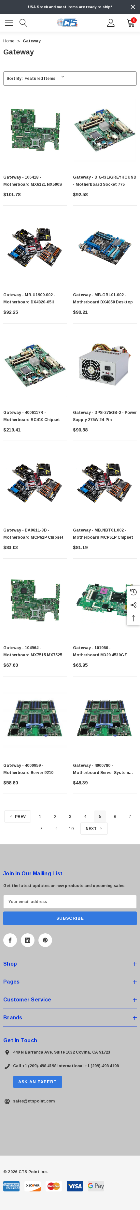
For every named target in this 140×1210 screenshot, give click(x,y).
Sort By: (15, 78)
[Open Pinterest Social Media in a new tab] (45, 940)
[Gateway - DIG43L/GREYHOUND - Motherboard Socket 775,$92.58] (105, 130)
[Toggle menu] (10, 22)
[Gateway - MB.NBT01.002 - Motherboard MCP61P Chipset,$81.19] (105, 483)
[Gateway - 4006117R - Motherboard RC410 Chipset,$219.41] (35, 365)
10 (71, 828)
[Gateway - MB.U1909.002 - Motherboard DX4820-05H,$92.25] (35, 248)
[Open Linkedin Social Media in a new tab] (28, 940)
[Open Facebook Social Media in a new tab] (10, 940)
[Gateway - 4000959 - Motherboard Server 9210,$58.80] (35, 718)
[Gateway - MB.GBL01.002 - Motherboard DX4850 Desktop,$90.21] (105, 248)
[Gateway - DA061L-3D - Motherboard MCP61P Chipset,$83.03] (35, 483)
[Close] (132, 7)
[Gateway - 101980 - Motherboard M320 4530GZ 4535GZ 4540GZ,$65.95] (105, 601)
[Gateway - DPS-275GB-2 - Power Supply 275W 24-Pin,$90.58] (105, 365)
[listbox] (46, 78)
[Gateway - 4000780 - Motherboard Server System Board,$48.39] (105, 718)
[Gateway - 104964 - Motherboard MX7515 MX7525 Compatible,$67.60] (35, 601)
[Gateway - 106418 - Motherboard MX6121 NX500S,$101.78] (35, 130)
